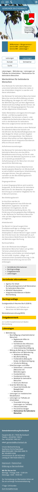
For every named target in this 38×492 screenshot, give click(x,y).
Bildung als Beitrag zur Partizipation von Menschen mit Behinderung (23, 351)
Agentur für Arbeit (12, 284)
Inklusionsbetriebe (20, 406)
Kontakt (10, 62)
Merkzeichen (18, 391)
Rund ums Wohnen (21, 383)
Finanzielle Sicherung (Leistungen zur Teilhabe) (23, 403)
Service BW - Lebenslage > (19, 49)
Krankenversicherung (21, 376)
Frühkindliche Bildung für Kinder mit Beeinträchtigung (24, 360)
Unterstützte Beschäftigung (24, 348)
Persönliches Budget (21, 409)
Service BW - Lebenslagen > (20, 47)
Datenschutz (16, 463)
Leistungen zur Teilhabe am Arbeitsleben (18, 72)
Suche (10, 66)
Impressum (6, 463)
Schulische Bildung (20, 363)
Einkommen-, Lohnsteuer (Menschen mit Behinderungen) (23, 369)
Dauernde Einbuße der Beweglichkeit (22, 388)
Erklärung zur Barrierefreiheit (12, 466)
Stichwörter (27, 62)
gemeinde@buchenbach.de (17, 442)
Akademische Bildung (21, 354)
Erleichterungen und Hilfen (20, 365)
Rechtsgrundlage (13, 269)
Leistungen (10, 58)
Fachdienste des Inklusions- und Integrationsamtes (24, 345)
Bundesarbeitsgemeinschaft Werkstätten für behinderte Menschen (21, 287)
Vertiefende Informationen (17, 267)
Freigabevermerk (13, 271)
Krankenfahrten (19, 374)
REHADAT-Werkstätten (14, 290)
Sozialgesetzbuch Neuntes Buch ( (16, 303)
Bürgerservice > (26, 44)
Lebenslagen (27, 58)
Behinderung (17, 71)
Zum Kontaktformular (10, 489)
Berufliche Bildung (20, 357)
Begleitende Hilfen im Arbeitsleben (21, 340)
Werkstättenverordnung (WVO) (13, 313)
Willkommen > (15, 44)
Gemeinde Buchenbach (14, 8)
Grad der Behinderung (18, 385)
